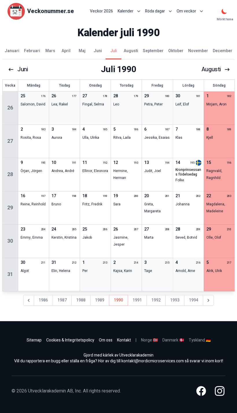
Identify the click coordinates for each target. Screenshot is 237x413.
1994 (193, 300)
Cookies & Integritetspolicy (70, 340)
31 (10, 274)
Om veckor (186, 11)
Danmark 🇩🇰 (173, 340)
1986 (43, 300)
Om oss (105, 340)
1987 (62, 300)
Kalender (126, 11)
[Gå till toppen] (227, 402)
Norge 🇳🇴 (149, 340)
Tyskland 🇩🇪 (200, 340)
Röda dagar (155, 11)
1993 (174, 300)
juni (22, 69)
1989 (99, 300)
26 (10, 108)
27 (10, 141)
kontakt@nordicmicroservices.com (152, 361)
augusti (211, 69)
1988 (81, 300)
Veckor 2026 (101, 11)
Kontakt (124, 340)
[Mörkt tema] (224, 11)
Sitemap (34, 340)
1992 (156, 300)
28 (10, 174)
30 (10, 241)
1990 (118, 300)
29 (10, 208)
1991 (137, 300)
